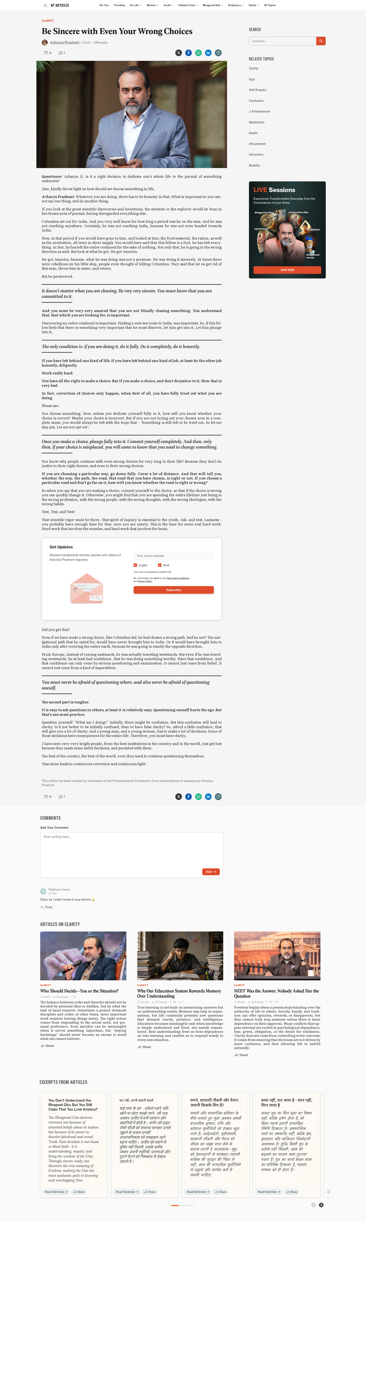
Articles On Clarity (60, 924)
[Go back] (46, 5)
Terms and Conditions (177, 578)
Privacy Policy (145, 581)
